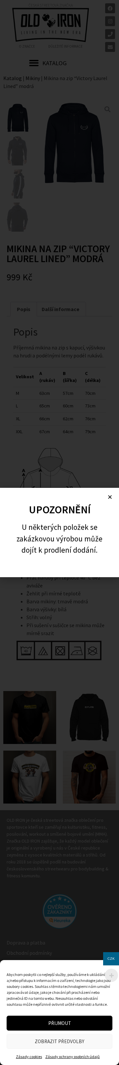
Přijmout (59, 1023)
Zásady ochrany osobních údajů (72, 1056)
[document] (59, 532)
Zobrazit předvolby (59, 1041)
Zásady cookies (29, 1056)
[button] (109, 496)
